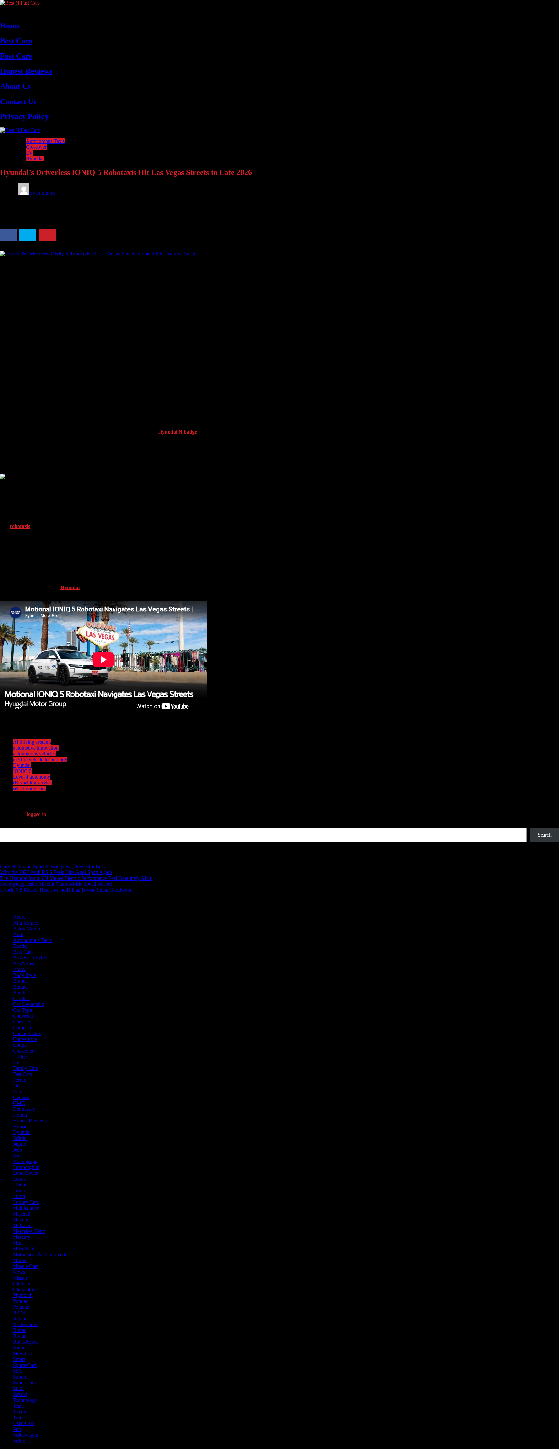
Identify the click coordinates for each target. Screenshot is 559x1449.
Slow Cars (23, 1353)
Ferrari (20, 1080)
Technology (25, 1400)
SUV (18, 1388)
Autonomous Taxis (45, 141)
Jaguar (19, 1144)
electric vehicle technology (40, 759)
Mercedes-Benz (29, 1231)
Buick (19, 992)
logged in (36, 814)
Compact (22, 1027)
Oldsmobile (25, 1289)
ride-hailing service (32, 782)
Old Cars (22, 1283)
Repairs (20, 1318)
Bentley (21, 946)
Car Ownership (28, 1004)
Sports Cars (25, 1365)
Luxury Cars (26, 1202)
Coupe (20, 1045)
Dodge (20, 1056)
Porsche (21, 1307)
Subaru (20, 1376)
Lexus (19, 1179)
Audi (18, 934)
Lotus (19, 1190)
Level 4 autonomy (31, 777)
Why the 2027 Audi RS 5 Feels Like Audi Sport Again (56, 872)
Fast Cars (16, 56)
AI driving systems (32, 742)
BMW (19, 969)
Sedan (19, 1347)
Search (7, 825)
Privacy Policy (24, 116)
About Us (15, 86)
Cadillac (21, 998)
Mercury (21, 1237)
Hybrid (20, 1126)
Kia (16, 1155)
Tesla (18, 1406)
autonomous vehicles (34, 753)
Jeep (17, 1149)
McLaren (22, 1225)
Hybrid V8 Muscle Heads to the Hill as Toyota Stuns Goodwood (66, 889)
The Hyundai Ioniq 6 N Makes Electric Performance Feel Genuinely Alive (76, 878)
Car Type (22, 1010)
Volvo (19, 1441)
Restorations (25, 1324)
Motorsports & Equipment (39, 1254)
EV (29, 153)
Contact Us (18, 101)
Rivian (20, 1336)
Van (17, 1429)
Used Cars (23, 1423)
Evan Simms (42, 193)
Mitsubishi (23, 1248)
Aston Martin (26, 928)
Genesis (21, 1097)
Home (10, 25)
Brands (20, 981)
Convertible (25, 1039)
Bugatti (20, 986)
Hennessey (24, 1109)
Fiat (17, 1085)
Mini (18, 1243)
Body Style (24, 975)
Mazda (20, 1219)
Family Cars (25, 1068)
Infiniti (20, 1138)
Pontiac (20, 1301)
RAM (19, 1312)
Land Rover (25, 1173)
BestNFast (23, 963)
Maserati (21, 1214)
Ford (18, 1091)
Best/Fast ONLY (30, 957)
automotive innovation (36, 748)
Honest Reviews (26, 71)
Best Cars (16, 41)
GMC (19, 1103)
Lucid (19, 1196)
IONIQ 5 (22, 771)
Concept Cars (27, 1033)
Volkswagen (25, 1435)
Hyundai (35, 158)
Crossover (36, 147)
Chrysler (21, 1021)
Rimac (19, 1330)
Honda (20, 1115)
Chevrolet (23, 1016)
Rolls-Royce (25, 1342)
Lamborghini (26, 1167)
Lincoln (21, 1184)
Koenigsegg (25, 1161)
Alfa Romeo (25, 922)
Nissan (20, 1278)
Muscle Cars (25, 1266)
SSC (17, 1371)
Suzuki (20, 1394)
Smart (19, 1359)
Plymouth (23, 1295)
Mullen (20, 1260)
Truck (19, 1417)
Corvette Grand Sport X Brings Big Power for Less (52, 866)
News (19, 1272)
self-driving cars (29, 788)
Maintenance (26, 1208)
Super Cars (24, 1382)
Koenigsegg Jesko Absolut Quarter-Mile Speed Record (56, 884)
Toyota (20, 1411)
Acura (19, 917)
